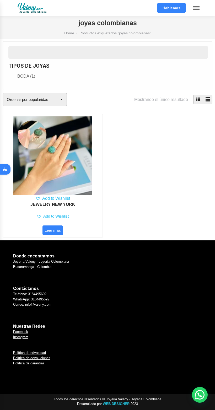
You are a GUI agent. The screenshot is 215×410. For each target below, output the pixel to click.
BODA (26, 76)
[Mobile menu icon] (196, 8)
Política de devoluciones (31, 358)
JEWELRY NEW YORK (52, 204)
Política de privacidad (29, 353)
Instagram (20, 337)
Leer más (53, 230)
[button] (53, 198)
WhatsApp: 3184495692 (31, 299)
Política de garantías (29, 363)
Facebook (20, 332)
